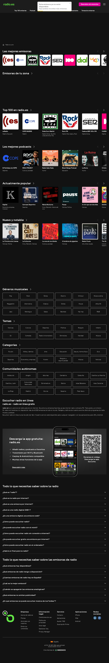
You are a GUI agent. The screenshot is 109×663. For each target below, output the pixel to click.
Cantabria (63, 375)
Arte (45, 351)
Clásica (45, 304)
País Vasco (80, 391)
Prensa (23, 618)
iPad (76, 618)
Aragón (28, 375)
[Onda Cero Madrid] (32, 60)
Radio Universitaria (45, 336)
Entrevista (63, 336)
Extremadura (45, 383)
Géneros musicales (71, 10)
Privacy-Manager (44, 632)
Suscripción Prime (63, 624)
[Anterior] (97, 109)
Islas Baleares (81, 383)
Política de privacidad (42, 621)
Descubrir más (18, 467)
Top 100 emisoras (20, 10)
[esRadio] (8, 60)
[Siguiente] (103, 109)
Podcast (32, 10)
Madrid (28, 391)
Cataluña (81, 375)
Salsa (46, 312)
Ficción (10, 351)
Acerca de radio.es (27, 615)
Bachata (63, 312)
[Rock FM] (45, 60)
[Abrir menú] (104, 4)
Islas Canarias (98, 383)
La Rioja (10, 391)
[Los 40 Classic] (94, 60)
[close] (70, 3)
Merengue (28, 312)
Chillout (81, 296)
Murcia (45, 391)
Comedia (28, 336)
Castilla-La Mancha (98, 375)
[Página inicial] (3, 45)
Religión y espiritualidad (63, 359)
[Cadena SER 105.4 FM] (57, 60)
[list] (54, 60)
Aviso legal (42, 625)
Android (77, 621)
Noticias (10, 328)
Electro (63, 296)
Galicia (63, 383)
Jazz (10, 312)
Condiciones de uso (45, 617)
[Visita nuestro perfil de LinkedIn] (95, 618)
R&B (98, 312)
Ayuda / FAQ (61, 621)
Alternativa (28, 304)
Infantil (98, 328)
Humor (45, 359)
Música (98, 336)
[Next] (103, 50)
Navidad (80, 336)
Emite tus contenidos (24, 627)
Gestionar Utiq (43, 629)
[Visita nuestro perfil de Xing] (99, 618)
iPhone (77, 615)
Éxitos (46, 296)
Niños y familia (28, 351)
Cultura (28, 328)
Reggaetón (10, 304)
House (81, 304)
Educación (63, 351)
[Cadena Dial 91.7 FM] (82, 60)
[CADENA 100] (69, 60)
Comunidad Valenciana (28, 383)
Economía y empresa (28, 359)
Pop (10, 296)
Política (63, 328)
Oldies (63, 304)
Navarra (63, 391)
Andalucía (10, 375)
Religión (81, 328)
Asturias (46, 375)
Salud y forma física (80, 351)
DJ (10, 336)
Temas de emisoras (88, 10)
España (55, 642)
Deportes (46, 328)
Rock (28, 296)
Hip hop (80, 312)
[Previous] (97, 50)
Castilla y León (11, 383)
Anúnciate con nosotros (25, 622)
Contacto (60, 615)
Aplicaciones (61, 618)
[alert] (54, 6)
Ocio (98, 351)
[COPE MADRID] (20, 60)
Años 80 (98, 304)
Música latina (98, 296)
